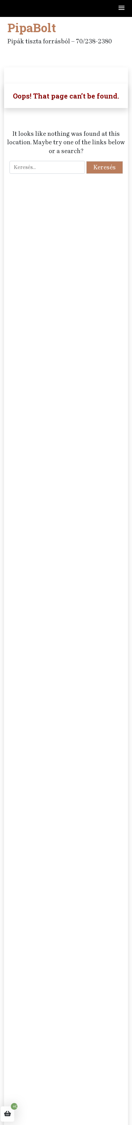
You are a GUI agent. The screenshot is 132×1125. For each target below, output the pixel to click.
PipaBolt (31, 27)
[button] (122, 8)
